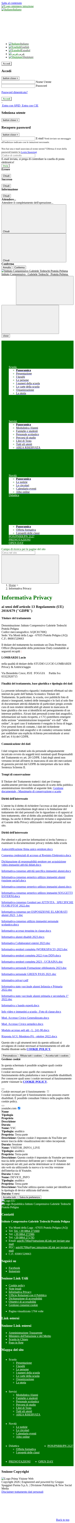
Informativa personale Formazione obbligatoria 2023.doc (34, 967)
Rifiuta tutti (31, 1055)
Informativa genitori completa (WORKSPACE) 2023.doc (34, 949)
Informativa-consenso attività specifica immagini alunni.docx (36, 871)
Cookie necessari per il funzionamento (23, 1091)
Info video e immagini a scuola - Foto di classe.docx (31, 1011)
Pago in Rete (16, 1342)
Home (12, 585)
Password (41, 85)
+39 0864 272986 (24, 1234)
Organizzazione (25, 1379)
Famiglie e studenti (27, 1398)
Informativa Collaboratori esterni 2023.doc (25, 943)
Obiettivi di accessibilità (22, 1301)
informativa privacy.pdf (14, 980)
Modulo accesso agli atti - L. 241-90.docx (25, 1030)
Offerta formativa (26, 1449)
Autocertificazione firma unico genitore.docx (27, 849)
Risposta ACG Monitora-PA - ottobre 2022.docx (29, 1036)
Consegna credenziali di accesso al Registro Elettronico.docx (36, 855)
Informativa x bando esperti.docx (20, 1005)
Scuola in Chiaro (18, 1339)
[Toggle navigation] (30, 319)
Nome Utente (43, 81)
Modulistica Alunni (27, 1394)
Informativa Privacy (20, 1291)
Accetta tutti (57, 1055)
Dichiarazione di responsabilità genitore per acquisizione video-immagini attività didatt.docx (33, 863)
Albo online (23, 1436)
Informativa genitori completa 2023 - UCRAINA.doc (32, 961)
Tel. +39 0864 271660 (27, 1230)
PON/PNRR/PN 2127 (60, 1445)
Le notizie (21, 1426)
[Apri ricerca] (45, 290)
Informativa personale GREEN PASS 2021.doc (28, 974)
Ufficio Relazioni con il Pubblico (28, 1295)
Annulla (7, 267)
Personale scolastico (27, 1401)
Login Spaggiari (29, 152)
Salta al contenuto (11, 3)
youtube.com (9, 1108)
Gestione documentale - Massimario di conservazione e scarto (32, 790)
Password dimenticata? (14, 92)
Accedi (6, 63)
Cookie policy (17, 1285)
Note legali (15, 1288)
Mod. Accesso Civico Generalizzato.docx (25, 1017)
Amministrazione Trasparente (25, 1332)
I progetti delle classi (28, 1452)
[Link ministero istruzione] (17, 6)
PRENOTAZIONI (19, 1461)
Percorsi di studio (26, 1404)
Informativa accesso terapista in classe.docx (26, 930)
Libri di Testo (23, 1408)
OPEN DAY (45, 1461)
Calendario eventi (26, 1433)
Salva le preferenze (29, 1197)
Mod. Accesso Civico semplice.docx (22, 1024)
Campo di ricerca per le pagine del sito (23, 549)
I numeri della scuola (28, 1372)
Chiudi (6, 176)
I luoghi (20, 1366)
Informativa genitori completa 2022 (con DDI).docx (31, 955)
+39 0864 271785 (24, 1237)
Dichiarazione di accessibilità (25, 1298)
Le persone (22, 1369)
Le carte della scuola (28, 1375)
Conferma (19, 267)
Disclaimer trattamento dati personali (22, 1491)
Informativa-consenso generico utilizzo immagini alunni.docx (36, 886)
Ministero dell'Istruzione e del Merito (30, 1336)
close (6, 335)
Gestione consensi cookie (23, 1305)
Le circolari (22, 1430)
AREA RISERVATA (28, 1414)
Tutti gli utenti (24, 1411)
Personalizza (10, 1055)
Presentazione (24, 1362)
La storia (21, 1382)
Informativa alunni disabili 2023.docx (22, 936)
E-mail (40, 138)
